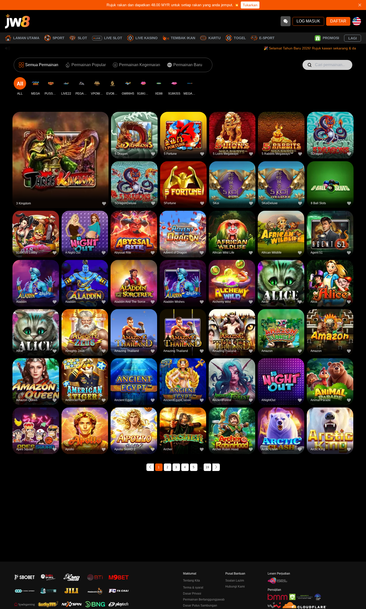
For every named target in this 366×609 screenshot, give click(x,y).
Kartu (214, 38)
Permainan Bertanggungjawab (204, 599)
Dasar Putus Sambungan (200, 605)
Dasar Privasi (192, 593)
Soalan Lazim (234, 580)
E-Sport (267, 38)
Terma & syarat (193, 587)
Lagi (352, 38)
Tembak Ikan (183, 38)
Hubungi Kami (235, 586)
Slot (82, 38)
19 (207, 467)
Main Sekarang (60, 160)
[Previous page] (150, 467)
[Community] (286, 21)
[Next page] (216, 467)
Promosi (331, 38)
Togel (240, 38)
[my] (356, 21)
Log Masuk (308, 21)
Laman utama (26, 38)
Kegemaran (60, 149)
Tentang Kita (191, 580)
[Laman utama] (17, 21)
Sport (58, 38)
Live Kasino (146, 38)
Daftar (338, 21)
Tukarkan (250, 5)
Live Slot (113, 38)
